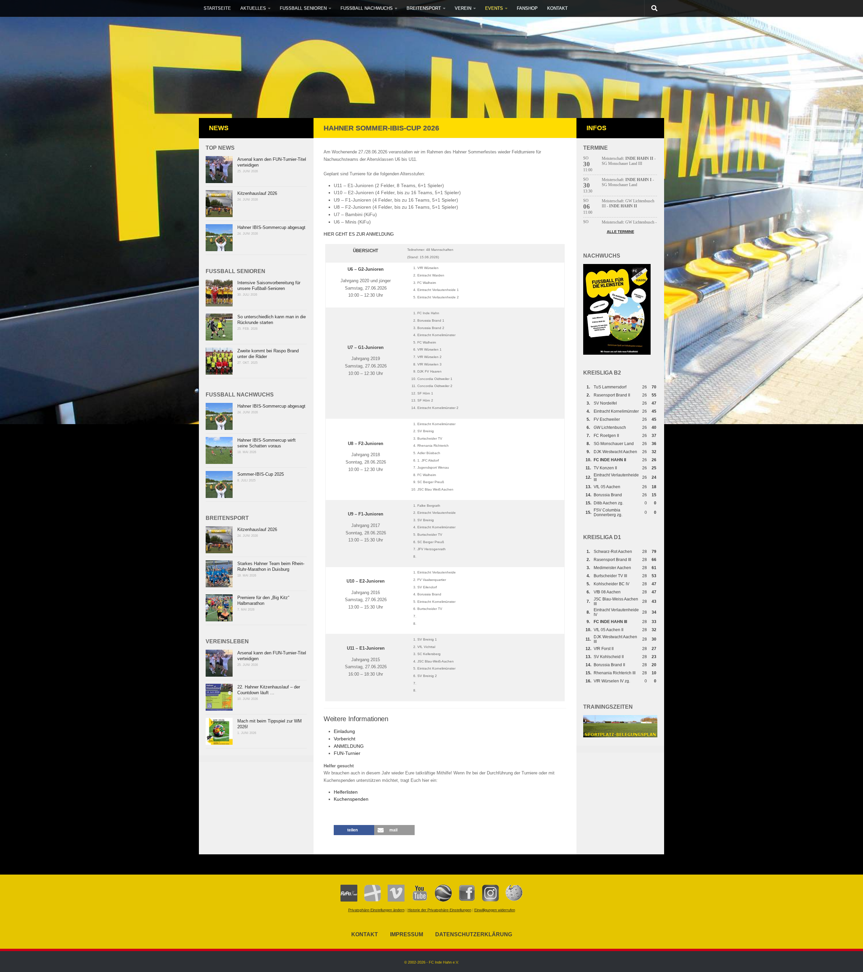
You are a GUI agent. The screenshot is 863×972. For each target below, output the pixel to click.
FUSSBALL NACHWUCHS (366, 8)
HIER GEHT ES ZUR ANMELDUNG (359, 234)
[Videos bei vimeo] (393, 900)
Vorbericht (344, 738)
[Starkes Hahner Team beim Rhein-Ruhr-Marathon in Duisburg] (219, 573)
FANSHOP (527, 8)
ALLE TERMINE (620, 232)
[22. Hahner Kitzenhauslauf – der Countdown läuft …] (219, 697)
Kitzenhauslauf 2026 (257, 193)
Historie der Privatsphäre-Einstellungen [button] (439, 910)
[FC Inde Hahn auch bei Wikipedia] (511, 900)
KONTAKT (557, 8)
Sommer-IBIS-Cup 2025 (260, 474)
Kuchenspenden (351, 799)
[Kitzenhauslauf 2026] (219, 203)
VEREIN (463, 8)
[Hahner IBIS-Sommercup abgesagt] (219, 237)
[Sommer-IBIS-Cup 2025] (219, 484)
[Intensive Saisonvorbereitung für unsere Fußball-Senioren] (219, 292)
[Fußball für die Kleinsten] (617, 353)
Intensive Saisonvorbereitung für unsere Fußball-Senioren (268, 285)
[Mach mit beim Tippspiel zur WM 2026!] (219, 731)
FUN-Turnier (347, 753)
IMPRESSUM (406, 934)
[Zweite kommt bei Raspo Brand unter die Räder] (219, 361)
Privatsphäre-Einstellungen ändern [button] (376, 910)
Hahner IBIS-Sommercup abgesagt (271, 227)
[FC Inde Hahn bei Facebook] (463, 900)
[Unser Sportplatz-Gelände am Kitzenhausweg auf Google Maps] (440, 900)
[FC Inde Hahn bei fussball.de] (369, 900)
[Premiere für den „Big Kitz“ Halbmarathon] (219, 607)
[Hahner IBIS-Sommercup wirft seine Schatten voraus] (219, 450)
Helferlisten (346, 792)
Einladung (344, 731)
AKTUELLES (253, 8)
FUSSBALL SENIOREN (303, 8)
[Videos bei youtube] (416, 900)
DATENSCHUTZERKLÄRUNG (473, 934)
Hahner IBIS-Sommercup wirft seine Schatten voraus (266, 443)
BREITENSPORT (424, 8)
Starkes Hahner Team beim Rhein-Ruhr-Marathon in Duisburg (270, 566)
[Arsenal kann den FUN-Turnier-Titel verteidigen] (219, 169)
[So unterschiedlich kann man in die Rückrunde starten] (219, 327)
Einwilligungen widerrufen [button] (494, 910)
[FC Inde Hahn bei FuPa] (348, 900)
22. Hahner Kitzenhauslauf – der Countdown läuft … (268, 689)
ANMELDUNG (349, 746)
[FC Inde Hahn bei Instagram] (487, 900)
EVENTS (494, 8)
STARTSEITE (217, 8)
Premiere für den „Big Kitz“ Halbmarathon (263, 600)
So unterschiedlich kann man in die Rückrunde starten (271, 319)
